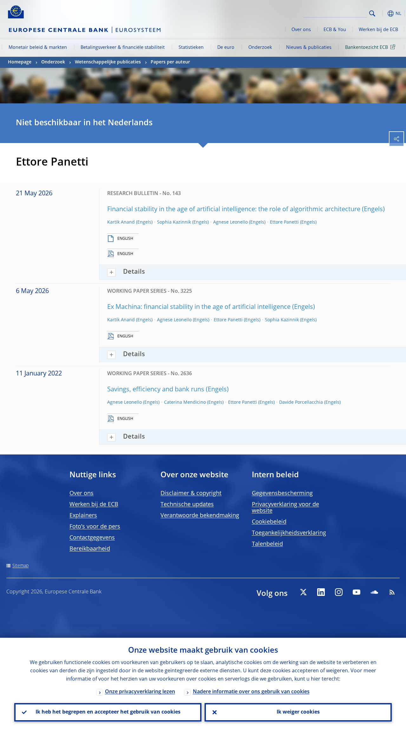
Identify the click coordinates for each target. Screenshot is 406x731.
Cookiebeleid (269, 522)
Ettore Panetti (284, 222)
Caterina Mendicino (185, 402)
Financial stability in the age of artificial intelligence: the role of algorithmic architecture (233, 209)
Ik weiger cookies (298, 712)
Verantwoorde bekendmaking (199, 516)
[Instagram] (338, 592)
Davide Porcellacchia (301, 402)
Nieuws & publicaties (308, 47)
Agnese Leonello (230, 222)
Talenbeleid (267, 544)
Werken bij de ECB (378, 30)
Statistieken (191, 47)
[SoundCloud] (374, 592)
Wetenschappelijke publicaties (108, 62)
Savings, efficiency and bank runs (155, 390)
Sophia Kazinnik (174, 222)
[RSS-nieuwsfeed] (392, 592)
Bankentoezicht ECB (366, 47)
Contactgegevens (92, 538)
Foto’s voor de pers (94, 527)
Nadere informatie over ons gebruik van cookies (251, 692)
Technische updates (187, 504)
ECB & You (335, 30)
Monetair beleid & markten (38, 47)
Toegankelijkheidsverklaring (289, 533)
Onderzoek (260, 47)
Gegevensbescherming (282, 493)
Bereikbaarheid (89, 549)
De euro (225, 47)
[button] (382, 13)
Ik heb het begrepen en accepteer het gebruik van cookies (108, 712)
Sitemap (20, 566)
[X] (303, 592)
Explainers (83, 516)
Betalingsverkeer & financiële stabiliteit (123, 47)
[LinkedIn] (321, 592)
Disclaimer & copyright (190, 493)
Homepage (19, 62)
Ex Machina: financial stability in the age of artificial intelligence (199, 307)
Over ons (301, 30)
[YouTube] (356, 592)
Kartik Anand (121, 222)
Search (372, 13)
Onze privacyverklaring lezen (140, 692)
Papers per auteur (170, 62)
